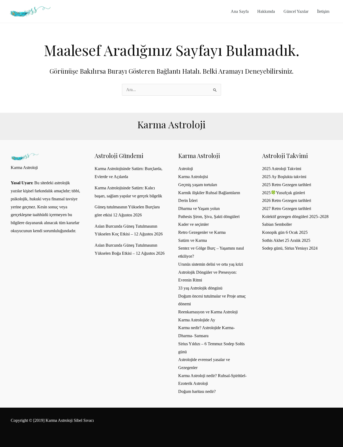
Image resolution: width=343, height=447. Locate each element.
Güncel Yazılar (296, 11)
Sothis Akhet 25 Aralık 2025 (286, 240)
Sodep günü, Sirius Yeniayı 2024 (290, 248)
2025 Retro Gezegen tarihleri (286, 184)
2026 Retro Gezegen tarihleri (286, 200)
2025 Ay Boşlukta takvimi (284, 176)
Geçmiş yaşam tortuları (197, 184)
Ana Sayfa (240, 11)
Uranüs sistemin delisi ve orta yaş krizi (210, 264)
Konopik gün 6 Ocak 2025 (285, 232)
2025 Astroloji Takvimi (281, 168)
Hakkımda (266, 11)
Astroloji (185, 168)
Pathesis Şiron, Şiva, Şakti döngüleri (209, 216)
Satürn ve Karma (192, 240)
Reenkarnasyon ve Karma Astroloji (208, 312)
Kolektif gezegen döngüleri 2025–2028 (295, 216)
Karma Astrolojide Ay (196, 320)
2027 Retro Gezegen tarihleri (286, 208)
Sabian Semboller (277, 224)
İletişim (323, 11)
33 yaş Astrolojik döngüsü (200, 288)
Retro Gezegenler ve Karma (202, 232)
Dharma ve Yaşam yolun (199, 208)
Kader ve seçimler (193, 224)
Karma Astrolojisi (193, 176)
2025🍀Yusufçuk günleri (283, 192)
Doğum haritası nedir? (197, 391)
